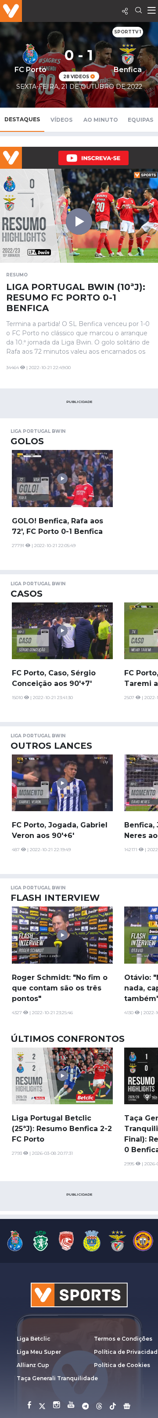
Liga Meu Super (39, 1352)
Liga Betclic (33, 1338)
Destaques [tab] (22, 119)
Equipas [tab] (140, 119)
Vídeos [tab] (61, 119)
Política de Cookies (122, 1365)
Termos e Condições (123, 1338)
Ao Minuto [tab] (100, 119)
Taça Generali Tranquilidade (57, 1378)
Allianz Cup (33, 1365)
